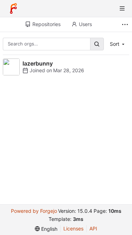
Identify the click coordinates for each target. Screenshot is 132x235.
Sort (114, 44)
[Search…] (96, 44)
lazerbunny (38, 63)
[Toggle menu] (122, 8)
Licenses (73, 228)
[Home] (13, 8)
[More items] (126, 24)
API (93, 228)
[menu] (46, 229)
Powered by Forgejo (34, 211)
